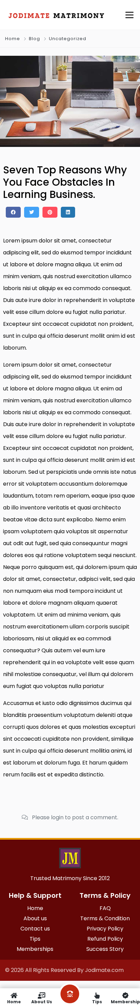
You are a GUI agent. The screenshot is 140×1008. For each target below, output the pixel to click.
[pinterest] (49, 212)
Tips (97, 1001)
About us (41, 1001)
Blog (34, 38)
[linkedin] (68, 212)
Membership (125, 1001)
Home (12, 38)
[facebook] (13, 212)
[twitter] (31, 212)
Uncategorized (67, 38)
